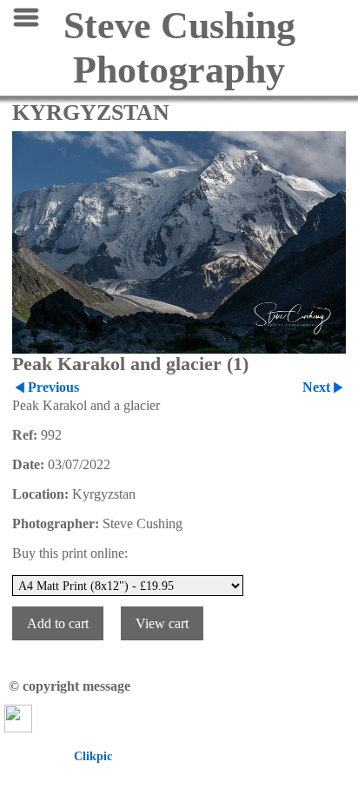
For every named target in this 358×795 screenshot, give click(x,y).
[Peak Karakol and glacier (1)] (179, 242)
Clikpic (93, 756)
